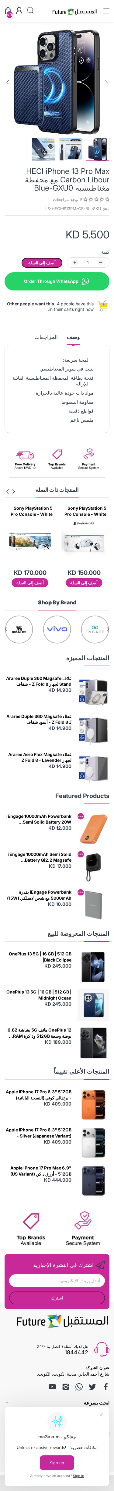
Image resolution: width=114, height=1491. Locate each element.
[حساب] (19, 11)
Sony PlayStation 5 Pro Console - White (81, 511)
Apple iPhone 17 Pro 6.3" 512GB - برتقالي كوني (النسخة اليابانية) (38, 1094)
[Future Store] (74, 16)
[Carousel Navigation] (11, 491)
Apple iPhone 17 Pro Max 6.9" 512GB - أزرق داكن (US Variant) (40, 1170)
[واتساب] (79, 1387)
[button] (95, 199)
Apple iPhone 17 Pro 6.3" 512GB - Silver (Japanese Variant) (38, 1132)
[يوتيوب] (52, 1387)
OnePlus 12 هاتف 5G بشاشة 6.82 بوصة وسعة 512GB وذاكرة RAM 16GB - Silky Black (39, 1033)
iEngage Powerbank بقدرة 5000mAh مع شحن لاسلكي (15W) (39, 895)
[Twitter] (92, 1387)
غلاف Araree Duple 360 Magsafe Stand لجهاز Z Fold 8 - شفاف (38, 681)
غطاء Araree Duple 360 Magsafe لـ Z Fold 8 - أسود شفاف (38, 719)
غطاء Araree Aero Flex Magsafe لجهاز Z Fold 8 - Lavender (39, 757)
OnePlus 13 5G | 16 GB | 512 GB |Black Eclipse (40, 956)
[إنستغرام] (65, 1387)
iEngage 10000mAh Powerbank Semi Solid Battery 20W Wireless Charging (38, 819)
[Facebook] (105, 1387)
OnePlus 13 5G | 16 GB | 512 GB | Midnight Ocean (38, 994)
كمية (105, 252)
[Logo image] (95, 629)
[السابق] (8, 82)
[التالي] (106, 82)
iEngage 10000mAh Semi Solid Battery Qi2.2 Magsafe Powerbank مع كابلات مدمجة (39, 857)
